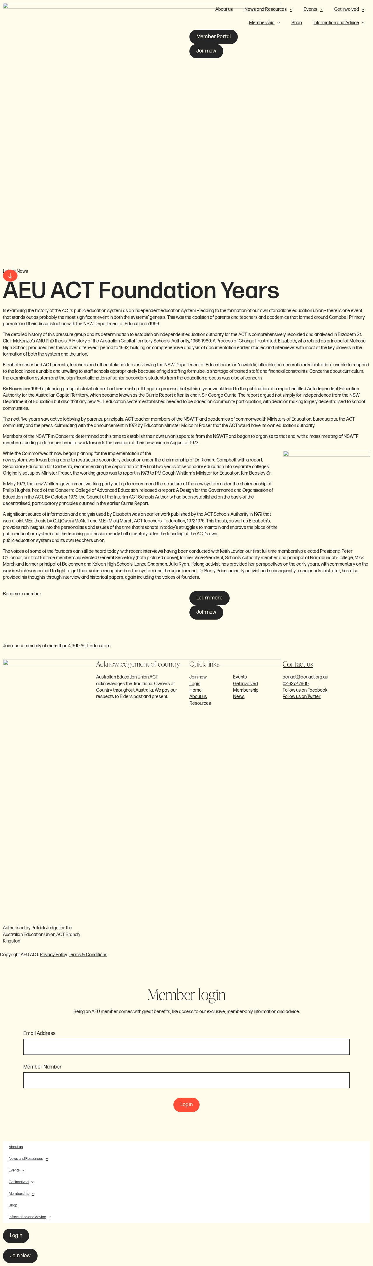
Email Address (39, 1033)
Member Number (42, 1067)
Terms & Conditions (88, 955)
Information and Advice (336, 23)
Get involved (346, 9)
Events (310, 9)
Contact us (298, 664)
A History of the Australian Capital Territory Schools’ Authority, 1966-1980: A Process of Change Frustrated (172, 341)
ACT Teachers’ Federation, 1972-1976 (169, 521)
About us (224, 9)
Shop (296, 23)
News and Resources (265, 9)
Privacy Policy (53, 955)
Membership (262, 23)
